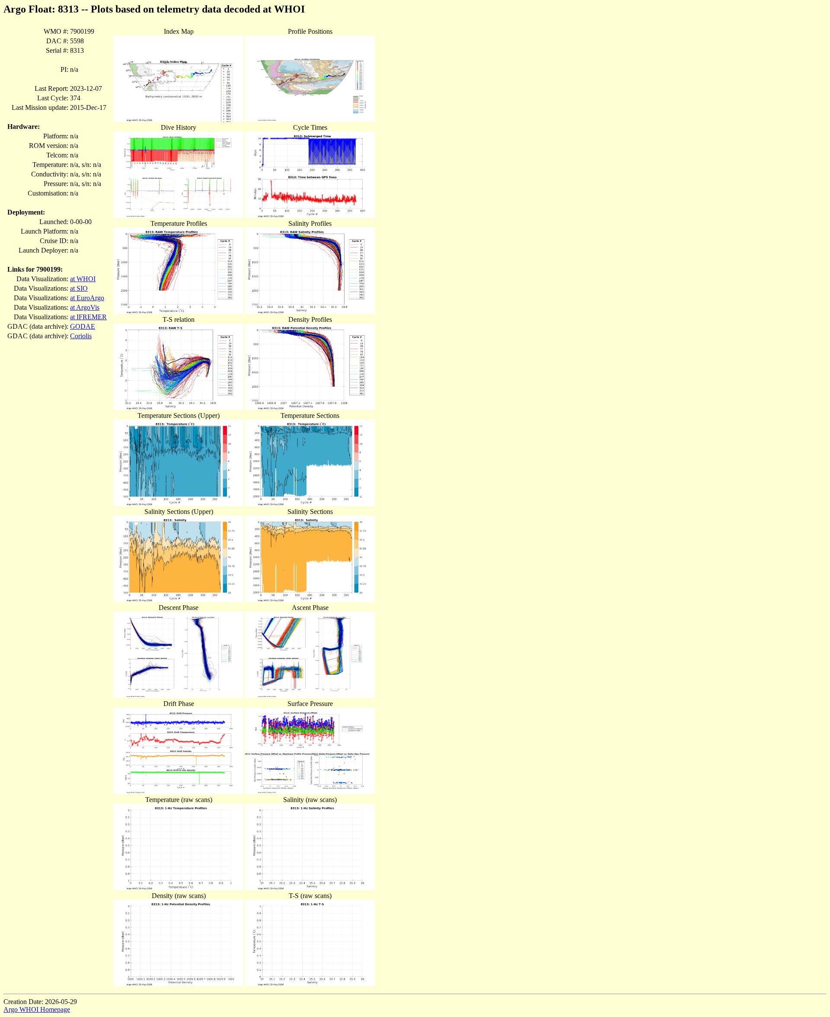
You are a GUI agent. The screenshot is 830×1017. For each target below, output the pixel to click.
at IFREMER (88, 317)
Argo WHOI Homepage (36, 1009)
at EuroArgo (87, 298)
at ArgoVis (84, 307)
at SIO (79, 288)
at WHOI (83, 278)
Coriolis (81, 336)
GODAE (82, 326)
